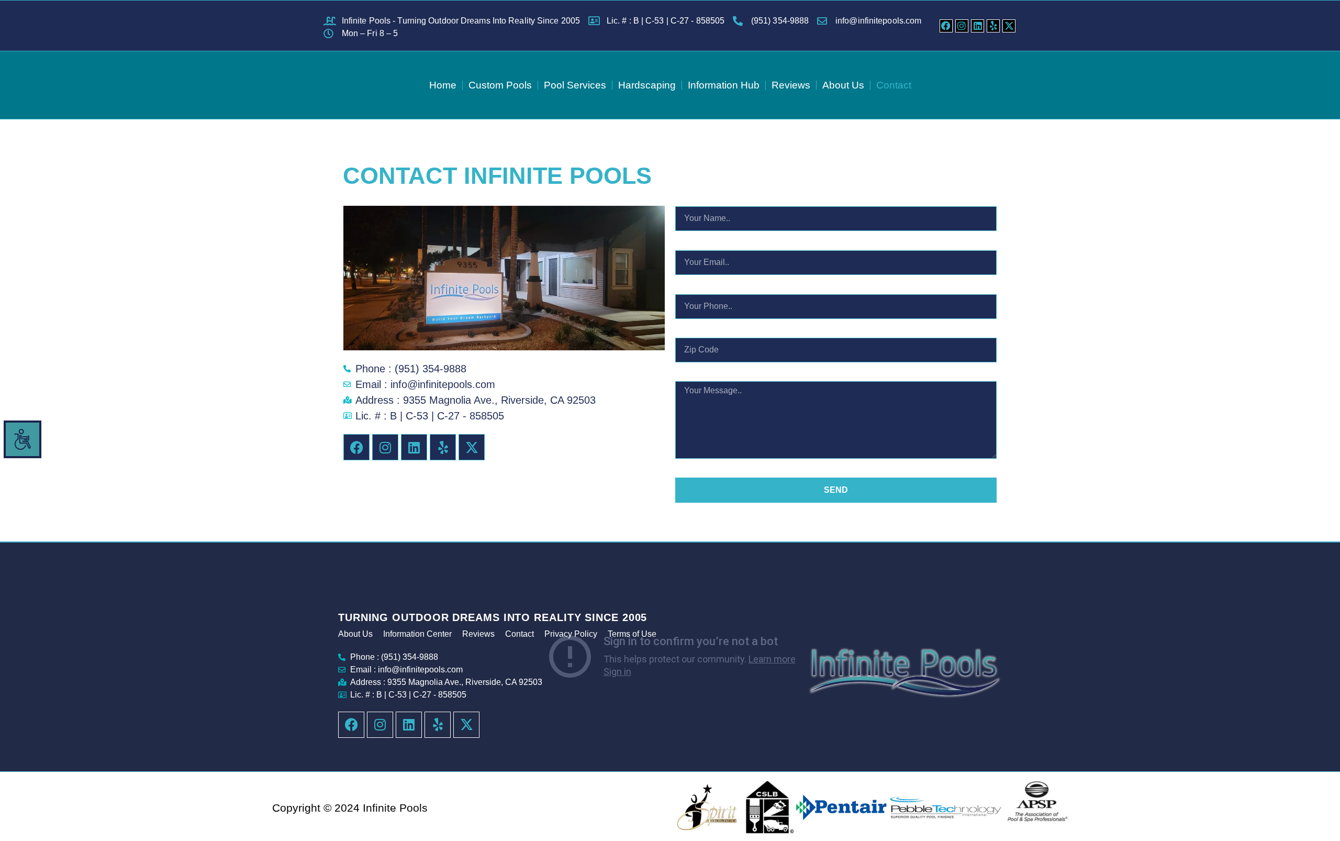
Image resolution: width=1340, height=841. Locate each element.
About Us (843, 85)
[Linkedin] (977, 25)
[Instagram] (961, 25)
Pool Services (575, 85)
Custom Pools (500, 85)
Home (442, 85)
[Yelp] (993, 25)
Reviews (791, 85)
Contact (893, 85)
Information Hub (724, 85)
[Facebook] (946, 25)
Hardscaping (647, 85)
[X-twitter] (1008, 25)
